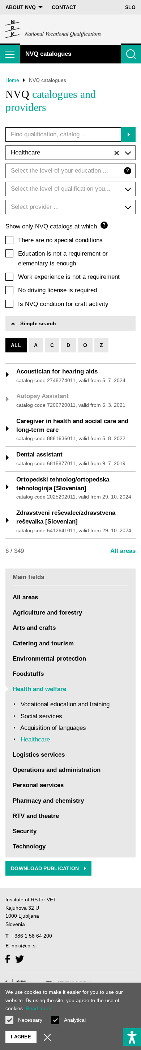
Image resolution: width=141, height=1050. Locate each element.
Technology (29, 846)
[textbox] (70, 171)
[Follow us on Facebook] (7, 959)
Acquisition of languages (53, 727)
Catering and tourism (43, 643)
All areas (123, 550)
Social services (41, 716)
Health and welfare (39, 689)
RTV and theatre (36, 816)
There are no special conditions (60, 240)
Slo (130, 7)
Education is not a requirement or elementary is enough (63, 258)
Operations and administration (57, 769)
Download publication (45, 868)
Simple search (37, 323)
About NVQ (20, 7)
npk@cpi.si (24, 945)
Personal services (38, 785)
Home (12, 80)
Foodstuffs (28, 673)
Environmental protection (49, 658)
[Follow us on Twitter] (19, 959)
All (16, 345)
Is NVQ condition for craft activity (63, 304)
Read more (38, 1008)
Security (25, 831)
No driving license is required (57, 290)
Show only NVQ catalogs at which (55, 226)
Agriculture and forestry (47, 612)
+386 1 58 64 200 (32, 936)
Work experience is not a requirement (69, 276)
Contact (64, 7)
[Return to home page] (53, 29)
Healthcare (35, 739)
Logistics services (39, 754)
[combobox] (70, 152)
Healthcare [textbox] (25, 152)
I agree (21, 1036)
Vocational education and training (65, 704)
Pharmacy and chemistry (48, 800)
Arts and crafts (34, 627)
